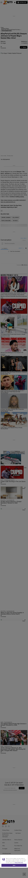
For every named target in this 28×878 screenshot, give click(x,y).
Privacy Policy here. (19, 862)
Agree (14, 865)
